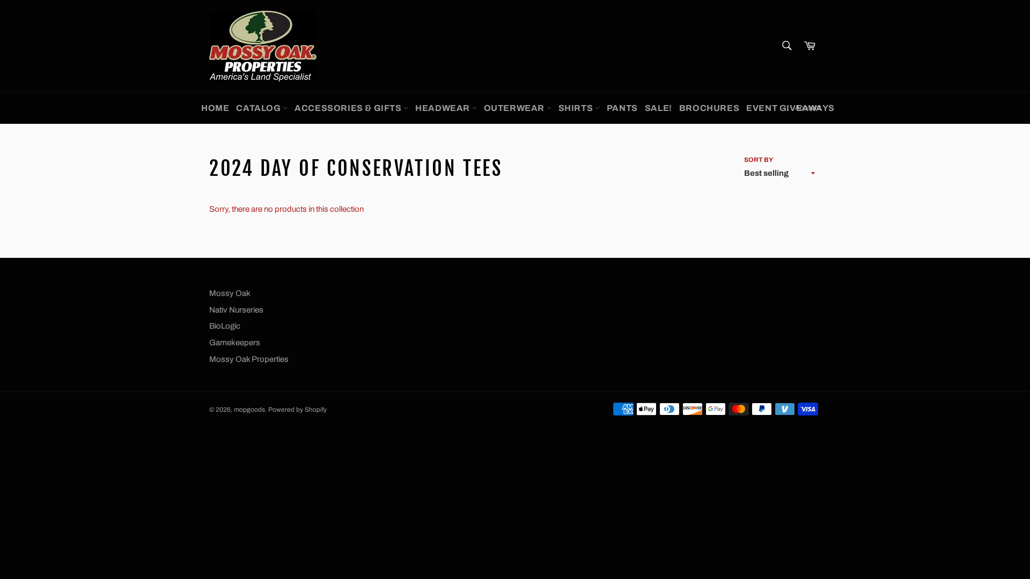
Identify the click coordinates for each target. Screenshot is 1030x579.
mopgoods (249, 409)
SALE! (658, 108)
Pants (622, 108)
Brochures (709, 108)
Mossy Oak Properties (249, 359)
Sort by (758, 160)
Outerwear (515, 108)
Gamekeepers (234, 342)
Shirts (576, 108)
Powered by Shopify (297, 409)
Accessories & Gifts (349, 108)
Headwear (443, 108)
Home (215, 108)
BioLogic (224, 326)
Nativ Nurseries (236, 310)
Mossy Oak (230, 293)
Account (808, 108)
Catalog (259, 108)
